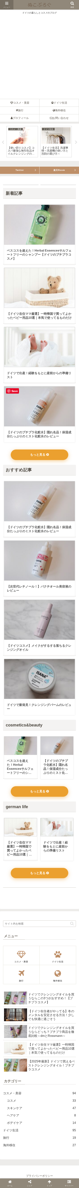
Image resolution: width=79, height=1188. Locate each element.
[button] (72, 923)
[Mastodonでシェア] (15, 682)
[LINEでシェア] (50, 682)
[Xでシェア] (8, 682)
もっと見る (38, 454)
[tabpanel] (22, 141)
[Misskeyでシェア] (29, 682)
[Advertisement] (39, 57)
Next (76, 142)
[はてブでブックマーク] (43, 682)
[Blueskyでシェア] (22, 682)
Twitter (20, 170)
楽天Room (59, 170)
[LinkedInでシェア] (64, 682)
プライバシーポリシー (39, 1175)
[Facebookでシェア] (36, 682)
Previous (3, 142)
